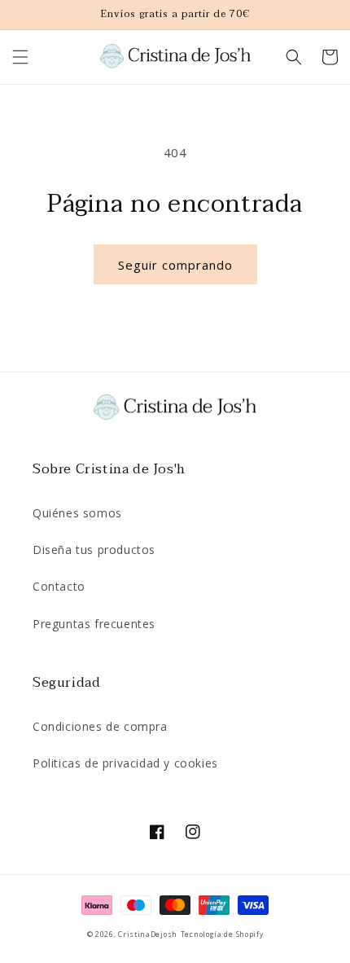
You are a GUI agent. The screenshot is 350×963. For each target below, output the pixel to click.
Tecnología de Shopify (222, 934)
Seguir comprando (175, 265)
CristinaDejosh (147, 934)
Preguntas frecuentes (94, 623)
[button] (20, 57)
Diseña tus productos (94, 549)
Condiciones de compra (100, 726)
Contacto (59, 586)
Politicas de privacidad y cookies (125, 763)
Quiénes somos (77, 513)
